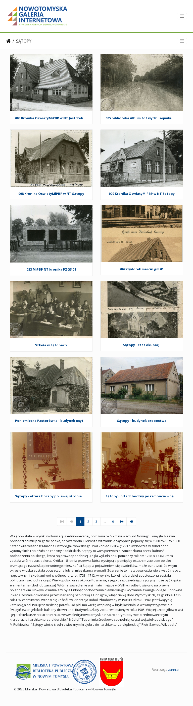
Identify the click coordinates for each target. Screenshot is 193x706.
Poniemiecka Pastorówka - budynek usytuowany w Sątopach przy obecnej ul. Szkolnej (51, 421)
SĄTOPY (23, 41)
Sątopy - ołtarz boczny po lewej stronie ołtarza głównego (51, 496)
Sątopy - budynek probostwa (141, 421)
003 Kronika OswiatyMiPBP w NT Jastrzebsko (51, 118)
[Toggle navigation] (182, 16)
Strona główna (8, 41)
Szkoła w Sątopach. (51, 345)
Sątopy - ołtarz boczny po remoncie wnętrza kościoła (142, 496)
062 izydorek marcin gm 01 (142, 269)
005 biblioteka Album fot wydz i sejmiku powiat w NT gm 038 (142, 118)
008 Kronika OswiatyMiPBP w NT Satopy (51, 194)
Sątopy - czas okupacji (142, 345)
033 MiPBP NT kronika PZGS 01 (51, 270)
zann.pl (173, 669)
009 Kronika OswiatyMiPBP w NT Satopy (142, 194)
